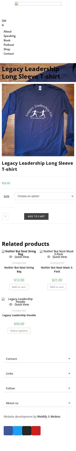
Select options (19, 330)
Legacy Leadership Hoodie (19, 315)
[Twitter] (17, 430)
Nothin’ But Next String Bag (19, 269)
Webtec (56, 416)
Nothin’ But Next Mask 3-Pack (57, 269)
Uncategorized (19, 262)
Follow (10, 388)
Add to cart (36, 216)
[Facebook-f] (8, 430)
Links (9, 373)
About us (12, 403)
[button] (38, 20)
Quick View (59, 257)
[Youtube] (36, 430)
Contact (11, 359)
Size (6, 196)
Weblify (42, 416)
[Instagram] (26, 430)
